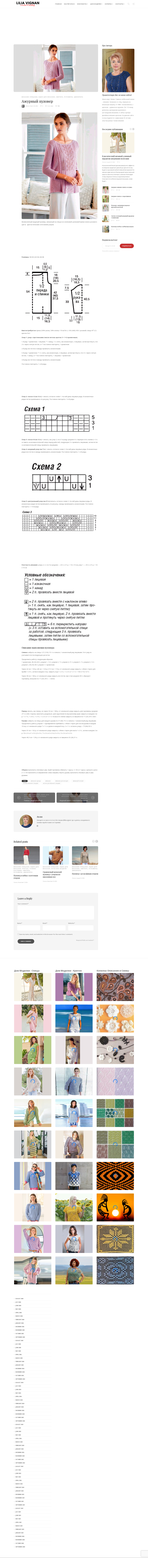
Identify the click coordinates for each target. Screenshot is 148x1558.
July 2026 (18, 1302)
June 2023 (18, 1431)
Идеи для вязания (47, 97)
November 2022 (20, 1456)
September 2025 (20, 1337)
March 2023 (19, 1442)
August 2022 (19, 1466)
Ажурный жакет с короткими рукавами (74, 800)
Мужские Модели (59, 868)
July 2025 (18, 1344)
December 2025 (20, 1326)
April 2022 (19, 1480)
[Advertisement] (74, 23)
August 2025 (19, 1340)
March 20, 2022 (34, 106)
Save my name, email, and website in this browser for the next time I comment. (46, 934)
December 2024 (20, 1368)
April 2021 (19, 1522)
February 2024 (20, 1403)
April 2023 (19, 1438)
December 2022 (20, 1452)
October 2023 (20, 1417)
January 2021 (20, 1533)
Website (71, 923)
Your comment (23, 904)
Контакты (119, 4)
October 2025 (20, 1333)
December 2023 (20, 1410)
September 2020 (20, 1547)
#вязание (48, 781)
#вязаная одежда (36, 781)
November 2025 (20, 1330)
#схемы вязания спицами (30, 783)
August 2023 (19, 1424)
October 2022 (20, 1459)
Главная (58, 4)
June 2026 (18, 1305)
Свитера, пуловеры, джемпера (69, 97)
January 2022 (20, 1491)
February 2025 (20, 1361)
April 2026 (19, 1312)
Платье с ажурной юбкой (33, 800)
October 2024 (20, 1375)
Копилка (108, 4)
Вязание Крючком (70, 794)
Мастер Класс (69, 4)
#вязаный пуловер (78, 781)
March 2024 (19, 1400)
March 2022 (19, 1484)
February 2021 (20, 1529)
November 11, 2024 (23, 882)
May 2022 (18, 1477)
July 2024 (18, 1386)
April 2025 (19, 1354)
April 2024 (19, 1396)
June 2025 (18, 1347)
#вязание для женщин (61, 781)
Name (19, 923)
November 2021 (20, 1498)
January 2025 (20, 1365)
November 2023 (20, 1414)
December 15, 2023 (52, 881)
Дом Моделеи (95, 4)
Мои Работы (82, 4)
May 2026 (18, 1309)
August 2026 (19, 1298)
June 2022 (18, 1473)
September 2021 (20, 1505)
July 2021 (18, 1512)
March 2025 (19, 1358)
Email (45, 923)
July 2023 (18, 1428)
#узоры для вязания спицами (51, 783)
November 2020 (20, 1539)
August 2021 (19, 1508)
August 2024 (19, 1382)
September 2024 (20, 1379)
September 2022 (20, 1463)
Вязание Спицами (30, 97)
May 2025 (18, 1351)
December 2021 (20, 1494)
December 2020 (20, 1536)
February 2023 (20, 1445)
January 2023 (20, 1449)
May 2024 (18, 1393)
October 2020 (20, 1543)
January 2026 (20, 1323)
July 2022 (18, 1470)
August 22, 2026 (111, 162)
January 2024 (20, 1407)
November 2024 (20, 1372)
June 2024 (18, 1389)
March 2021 (19, 1526)
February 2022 (20, 1487)
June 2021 (18, 1515)
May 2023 (18, 1435)
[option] (26, 865)
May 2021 (18, 1519)
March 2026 (19, 1316)
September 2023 (20, 1421)
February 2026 (20, 1319)
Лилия (27, 106)
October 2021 (20, 1501)
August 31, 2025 (80, 878)
